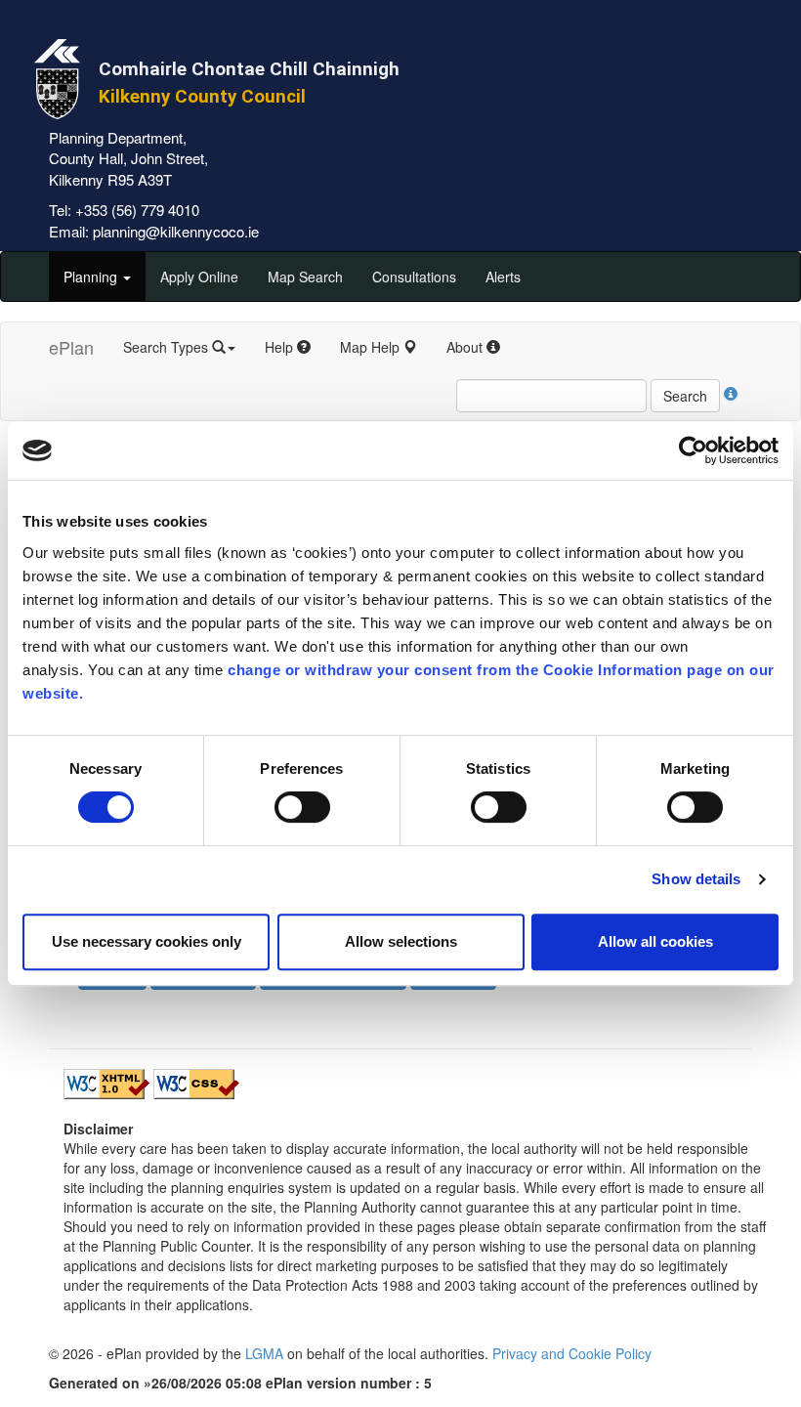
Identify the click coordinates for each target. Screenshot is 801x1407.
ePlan (71, 347)
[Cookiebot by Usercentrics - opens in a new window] (693, 450)
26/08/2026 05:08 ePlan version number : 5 (291, 1382)
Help (281, 347)
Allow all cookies (655, 941)
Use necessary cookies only (146, 941)
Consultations (414, 276)
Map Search (305, 276)
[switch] (302, 807)
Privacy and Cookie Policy (572, 1353)
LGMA (264, 1353)
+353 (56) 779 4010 (137, 209)
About (466, 347)
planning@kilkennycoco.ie (176, 231)
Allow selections (401, 941)
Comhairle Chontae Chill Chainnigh (249, 69)
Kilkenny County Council (202, 96)
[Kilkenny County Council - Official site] (57, 76)
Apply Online (199, 276)
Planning (92, 276)
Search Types (167, 347)
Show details (696, 879)
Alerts (503, 276)
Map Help (371, 347)
